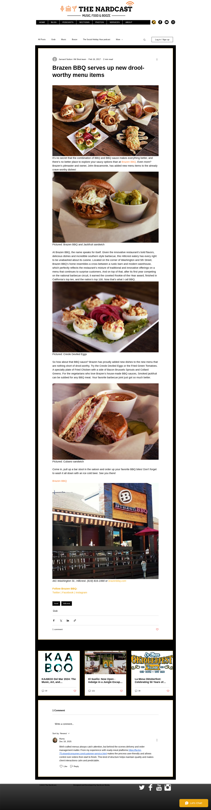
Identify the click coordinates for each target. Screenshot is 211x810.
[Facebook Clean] (150, 787)
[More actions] (157, 59)
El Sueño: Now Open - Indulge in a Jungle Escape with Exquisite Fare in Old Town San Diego (104, 681)
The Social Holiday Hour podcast (96, 39)
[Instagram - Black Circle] (173, 22)
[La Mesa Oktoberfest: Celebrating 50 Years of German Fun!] (152, 662)
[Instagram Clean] (167, 787)
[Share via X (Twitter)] (60, 620)
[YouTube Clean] (159, 787)
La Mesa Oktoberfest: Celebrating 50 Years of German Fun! (149, 681)
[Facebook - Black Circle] (160, 22)
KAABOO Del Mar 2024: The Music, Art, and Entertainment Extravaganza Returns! (59, 681)
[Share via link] (74, 620)
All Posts (42, 39)
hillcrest (66, 603)
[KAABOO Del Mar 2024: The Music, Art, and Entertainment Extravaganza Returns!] (59, 662)
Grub (53, 39)
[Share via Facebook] (53, 620)
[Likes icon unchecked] (61, 766)
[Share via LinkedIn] (67, 620)
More (118, 39)
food (56, 603)
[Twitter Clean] (142, 787)
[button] (144, 39)
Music (63, 39)
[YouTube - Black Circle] (167, 22)
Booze (74, 39)
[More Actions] (157, 740)
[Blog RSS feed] (154, 22)
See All (170, 645)
